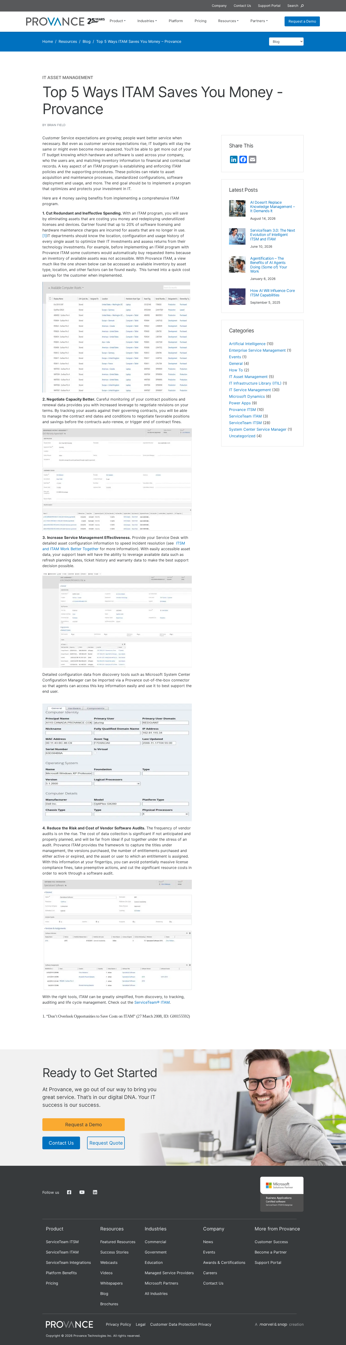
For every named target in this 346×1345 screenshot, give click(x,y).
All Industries (156, 1293)
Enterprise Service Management (257, 350)
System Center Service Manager (257, 429)
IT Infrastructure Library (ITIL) (255, 383)
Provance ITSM (242, 409)
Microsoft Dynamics (247, 396)
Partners (257, 21)
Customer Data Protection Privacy (180, 1324)
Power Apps (240, 403)
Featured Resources (117, 1241)
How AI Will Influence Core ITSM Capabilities (272, 292)
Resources (227, 21)
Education (154, 1262)
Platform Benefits (61, 1272)
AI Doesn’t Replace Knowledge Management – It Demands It (272, 206)
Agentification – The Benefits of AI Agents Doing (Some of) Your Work (268, 265)
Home (47, 41)
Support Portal (268, 1262)
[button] (295, 6)
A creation (279, 1324)
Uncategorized (242, 436)
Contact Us (61, 1143)
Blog (87, 41)
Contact (242, 6)
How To (236, 370)
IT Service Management (250, 389)
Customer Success (271, 1241)
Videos (106, 1272)
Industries (145, 21)
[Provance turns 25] (96, 21)
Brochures (109, 1303)
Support (269, 6)
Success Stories (114, 1252)
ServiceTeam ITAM (245, 416)
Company (219, 6)
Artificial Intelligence (247, 343)
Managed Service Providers (169, 1272)
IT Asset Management (248, 376)
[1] (44, 235)
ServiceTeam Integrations (68, 1262)
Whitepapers (111, 1283)
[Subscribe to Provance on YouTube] (82, 1192)
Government (156, 1252)
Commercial (155, 1241)
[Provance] (55, 21)
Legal (140, 1324)
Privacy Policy (118, 1324)
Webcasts (108, 1262)
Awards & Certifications (224, 1262)
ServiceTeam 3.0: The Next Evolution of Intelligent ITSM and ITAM (272, 234)
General (236, 363)
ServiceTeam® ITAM (152, 1002)
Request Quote (106, 1143)
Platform (176, 21)
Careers (210, 1272)
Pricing (200, 21)
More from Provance (277, 1229)
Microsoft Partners (161, 1283)
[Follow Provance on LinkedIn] (95, 1192)
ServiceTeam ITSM (245, 422)
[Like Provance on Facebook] (69, 1192)
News (208, 1241)
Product (116, 21)
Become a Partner (271, 1252)
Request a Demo (302, 21)
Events (235, 356)
